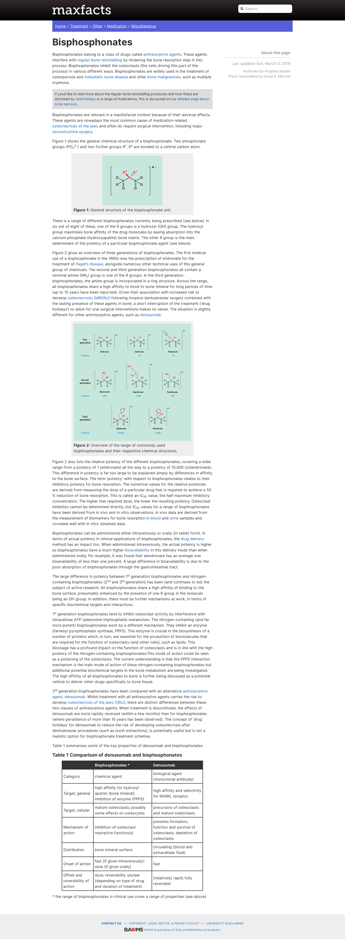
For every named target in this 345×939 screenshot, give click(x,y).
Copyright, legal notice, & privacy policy (164, 923)
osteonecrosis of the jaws (75, 126)
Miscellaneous (143, 26)
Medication (117, 26)
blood (155, 518)
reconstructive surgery (72, 131)
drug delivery (192, 538)
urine (174, 518)
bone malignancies (163, 77)
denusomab (150, 314)
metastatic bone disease (106, 77)
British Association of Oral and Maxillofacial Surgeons (183, 929)
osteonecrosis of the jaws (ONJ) (96, 702)
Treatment (79, 26)
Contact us (112, 923)
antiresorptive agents (162, 54)
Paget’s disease (89, 264)
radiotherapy (86, 99)
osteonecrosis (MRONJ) (89, 297)
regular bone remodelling (99, 60)
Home (60, 26)
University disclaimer (225, 923)
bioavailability (137, 550)
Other (98, 26)
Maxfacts (81, 10)
